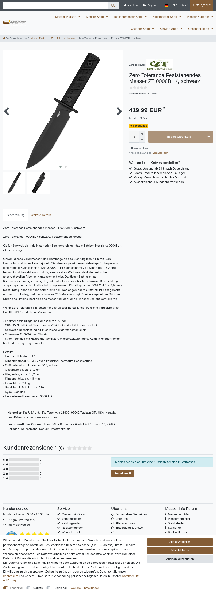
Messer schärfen (179, 514)
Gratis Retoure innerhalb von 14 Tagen (160, 173)
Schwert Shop (169, 28)
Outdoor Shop (141, 28)
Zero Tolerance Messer (63, 38)
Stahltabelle (176, 523)
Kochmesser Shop (165, 16)
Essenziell (16, 587)
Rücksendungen (73, 527)
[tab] (15, 215)
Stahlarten (175, 527)
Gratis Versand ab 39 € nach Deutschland (161, 168)
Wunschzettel (71, 532)
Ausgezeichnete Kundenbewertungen (159, 181)
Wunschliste (140, 148)
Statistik (38, 587)
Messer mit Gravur (74, 514)
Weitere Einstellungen (85, 587)
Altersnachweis (125, 523)
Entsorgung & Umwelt (129, 527)
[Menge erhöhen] (142, 134)
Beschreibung (15, 215)
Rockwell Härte (178, 532)
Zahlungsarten (71, 523)
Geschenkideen (199, 28)
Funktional (60, 587)
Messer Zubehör (198, 16)
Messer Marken (66, 16)
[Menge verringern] (142, 140)
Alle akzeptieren (180, 541)
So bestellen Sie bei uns (131, 514)
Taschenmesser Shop (128, 16)
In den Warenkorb (179, 136)
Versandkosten (160, 153)
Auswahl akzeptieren (180, 558)
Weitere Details (41, 215)
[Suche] (113, 5)
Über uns (121, 518)
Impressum (10, 576)
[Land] (166, 5)
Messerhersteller (179, 518)
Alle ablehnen (180, 550)
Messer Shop (95, 16)
